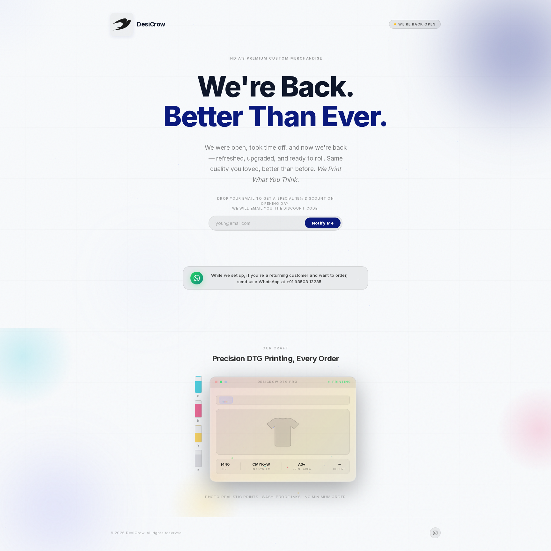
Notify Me (323, 223)
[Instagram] (435, 532)
